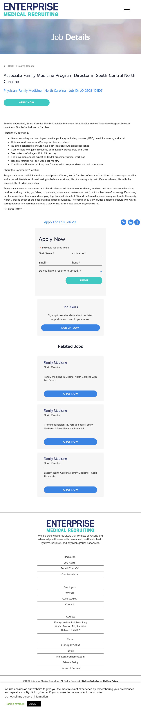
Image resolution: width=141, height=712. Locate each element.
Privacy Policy (70, 662)
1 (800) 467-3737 (70, 645)
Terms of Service (70, 668)
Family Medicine (55, 362)
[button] (19, 65)
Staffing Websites (90, 680)
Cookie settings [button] (15, 703)
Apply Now (70, 393)
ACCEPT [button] (34, 703)
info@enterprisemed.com (70, 656)
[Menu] (127, 9)
